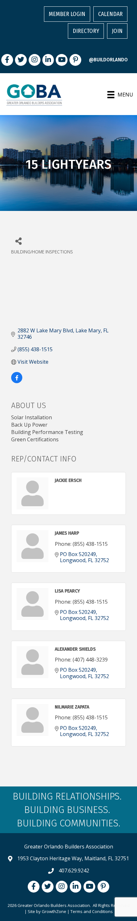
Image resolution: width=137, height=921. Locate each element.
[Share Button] (18, 241)
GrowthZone (54, 911)
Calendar (110, 14)
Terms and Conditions (91, 911)
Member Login (67, 14)
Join (117, 31)
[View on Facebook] (16, 381)
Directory (86, 31)
